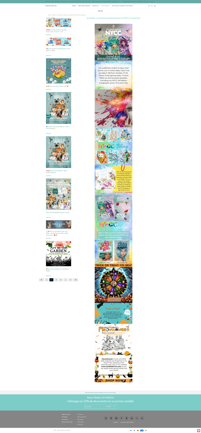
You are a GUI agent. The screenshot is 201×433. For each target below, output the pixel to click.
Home (49, 15)
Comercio (95, 5)
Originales (64, 417)
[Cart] (155, 6)
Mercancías (65, 419)
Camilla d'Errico (51, 6)
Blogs (54, 15)
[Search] (149, 6)
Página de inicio (66, 414)
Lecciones (80, 424)
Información (105, 5)
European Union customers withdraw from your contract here (100, 392)
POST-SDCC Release (84, 5)
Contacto (80, 414)
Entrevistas (80, 422)
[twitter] (106, 418)
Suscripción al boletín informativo (122, 5)
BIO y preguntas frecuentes (81, 418)
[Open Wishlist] (198, 430)
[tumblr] (126, 418)
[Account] (152, 6)
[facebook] (111, 418)
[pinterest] (121, 418)
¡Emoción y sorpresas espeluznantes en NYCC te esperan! (71, 15)
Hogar (74, 5)
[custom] (116, 418)
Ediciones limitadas (67, 422)
